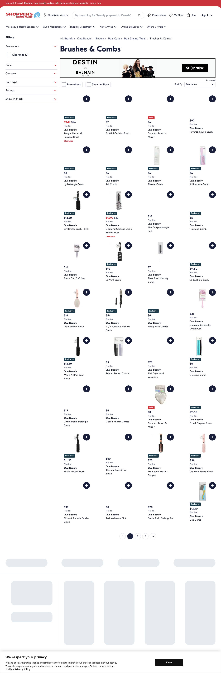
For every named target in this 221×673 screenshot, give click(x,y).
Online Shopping (73, 606)
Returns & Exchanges (101, 618)
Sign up (10, 622)
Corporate (122, 615)
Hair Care (114, 38)
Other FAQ (69, 623)
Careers (121, 638)
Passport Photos (157, 623)
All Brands (66, 38)
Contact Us (96, 606)
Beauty (100, 38)
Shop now (95, 3)
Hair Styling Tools (135, 38)
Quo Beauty (84, 38)
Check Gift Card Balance (162, 606)
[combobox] (108, 15)
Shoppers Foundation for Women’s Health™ (130, 608)
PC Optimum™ (71, 612)
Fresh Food (155, 629)
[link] (122, 536)
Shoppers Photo (157, 618)
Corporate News (126, 621)
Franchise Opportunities (130, 627)
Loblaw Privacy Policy (18, 669)
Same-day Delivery (100, 629)
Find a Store (96, 612)
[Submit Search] (139, 15)
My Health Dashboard (75, 618)
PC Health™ (155, 612)
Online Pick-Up (98, 635)
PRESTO (153, 635)
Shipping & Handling (101, 623)
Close (169, 662)
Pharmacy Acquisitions (129, 632)
